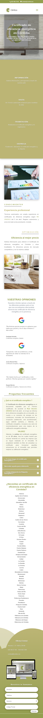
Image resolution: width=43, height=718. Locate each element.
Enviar (34, 711)
